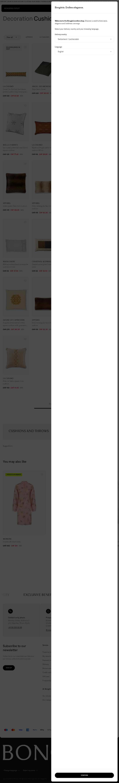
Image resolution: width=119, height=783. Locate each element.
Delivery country (61, 34)
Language (58, 47)
